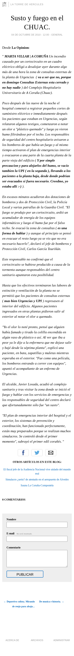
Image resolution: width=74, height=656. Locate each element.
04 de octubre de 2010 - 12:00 (30, 34)
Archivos (37, 640)
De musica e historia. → (51, 601)
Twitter (37, 452)
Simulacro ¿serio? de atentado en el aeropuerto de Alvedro (37, 479)
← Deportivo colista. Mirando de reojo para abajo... (19, 604)
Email (50, 452)
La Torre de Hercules (26, 4)
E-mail (19, 533)
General (57, 34)
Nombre (11, 519)
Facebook (23, 452)
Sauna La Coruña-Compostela (37, 485)
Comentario (13, 547)
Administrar (61, 640)
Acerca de (12, 640)
